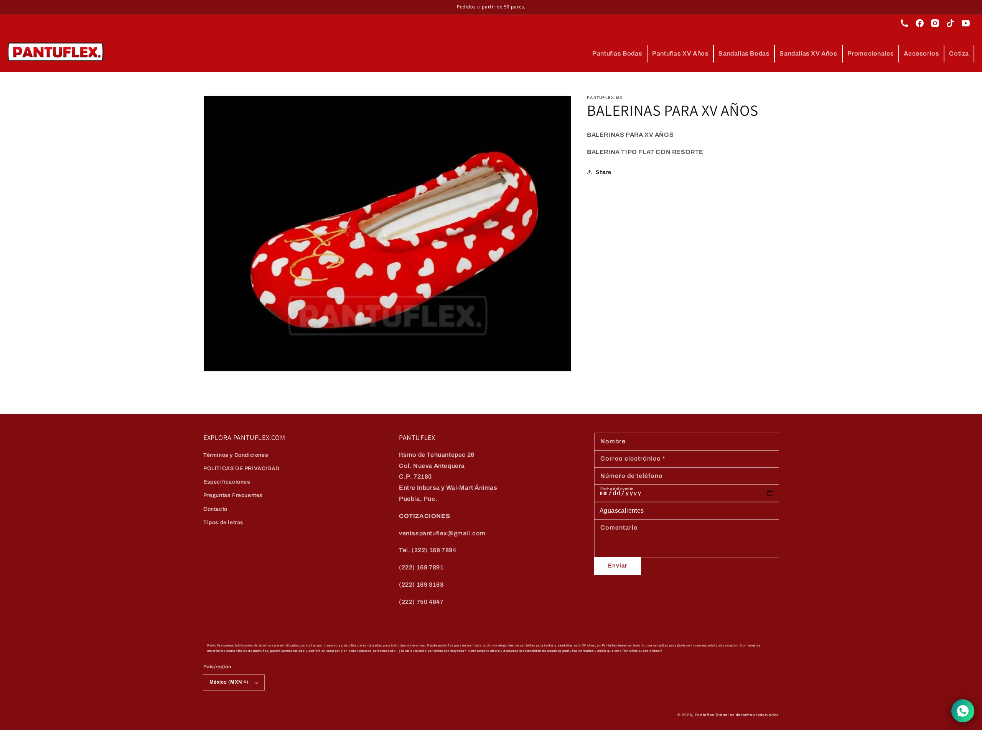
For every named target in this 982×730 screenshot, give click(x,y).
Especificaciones (226, 482)
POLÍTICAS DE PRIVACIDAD (241, 468)
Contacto (215, 509)
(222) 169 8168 (421, 584)
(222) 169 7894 (434, 550)
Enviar (617, 566)
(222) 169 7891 (421, 567)
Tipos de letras (223, 522)
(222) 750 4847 (421, 602)
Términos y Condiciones (235, 455)
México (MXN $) (229, 682)
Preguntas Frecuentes (233, 495)
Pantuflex (704, 715)
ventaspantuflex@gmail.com (442, 533)
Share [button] (603, 172)
